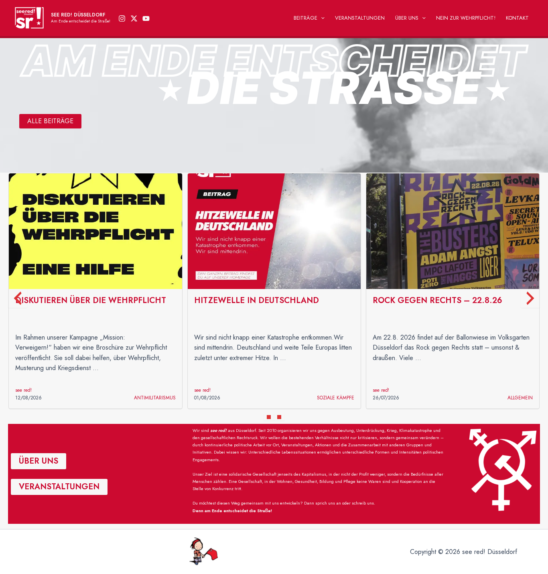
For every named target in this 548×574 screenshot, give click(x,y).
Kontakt (517, 18)
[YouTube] (146, 18)
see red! (23, 390)
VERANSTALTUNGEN (59, 487)
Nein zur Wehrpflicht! (465, 18)
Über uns (406, 18)
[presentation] (17, 298)
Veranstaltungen (360, 18)
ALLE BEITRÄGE (50, 121)
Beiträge (305, 18)
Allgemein (520, 397)
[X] (134, 18)
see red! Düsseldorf (78, 14)
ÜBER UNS (38, 461)
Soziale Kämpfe (335, 397)
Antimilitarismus (155, 397)
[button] (321, 18)
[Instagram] (122, 18)
